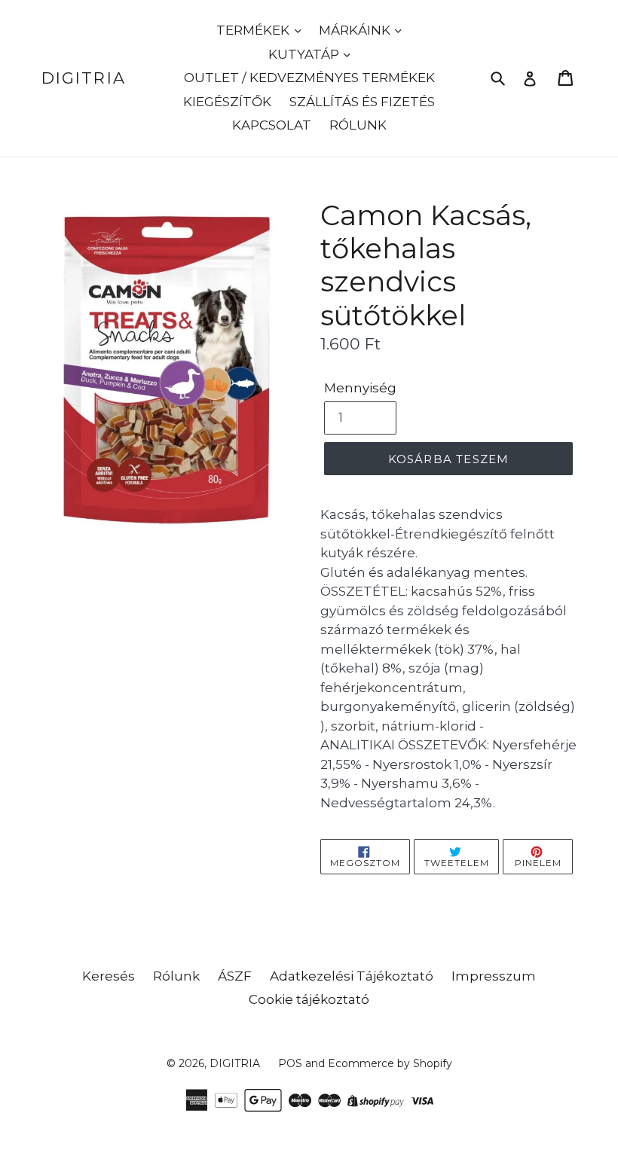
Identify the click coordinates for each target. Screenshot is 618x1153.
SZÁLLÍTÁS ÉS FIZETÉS (362, 101)
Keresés (108, 976)
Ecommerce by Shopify (390, 1063)
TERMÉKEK (254, 30)
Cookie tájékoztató (309, 999)
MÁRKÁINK (356, 30)
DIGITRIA (83, 78)
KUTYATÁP (305, 54)
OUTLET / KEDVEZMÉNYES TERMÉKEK (309, 77)
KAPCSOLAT (271, 125)
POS (290, 1063)
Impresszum (493, 976)
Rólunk (176, 976)
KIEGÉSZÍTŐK (227, 101)
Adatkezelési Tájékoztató (351, 976)
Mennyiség (360, 387)
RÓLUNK (358, 125)
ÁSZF (235, 976)
